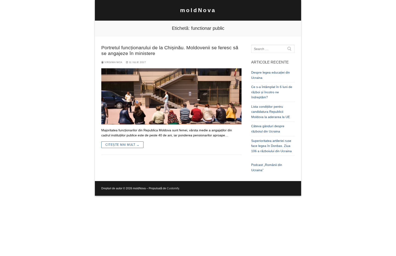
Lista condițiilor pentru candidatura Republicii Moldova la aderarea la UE (270, 112)
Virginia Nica (113, 62)
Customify (173, 188)
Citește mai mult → (122, 144)
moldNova (198, 10)
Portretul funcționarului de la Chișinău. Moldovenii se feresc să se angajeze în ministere (169, 50)
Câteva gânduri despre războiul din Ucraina (267, 128)
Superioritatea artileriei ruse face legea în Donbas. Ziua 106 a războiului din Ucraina (271, 146)
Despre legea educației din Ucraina (270, 75)
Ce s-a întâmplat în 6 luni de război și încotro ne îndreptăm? (271, 92)
